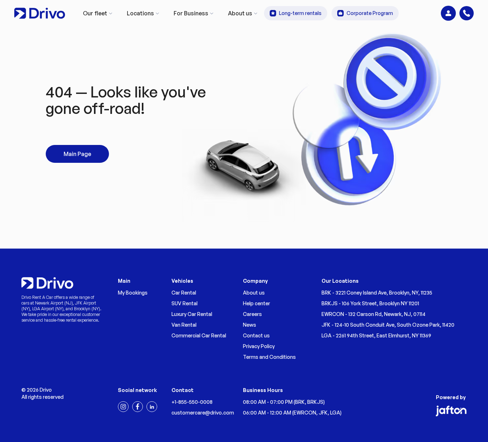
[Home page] (39, 13)
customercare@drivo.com (202, 413)
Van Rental (183, 325)
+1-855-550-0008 (192, 402)
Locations (140, 13)
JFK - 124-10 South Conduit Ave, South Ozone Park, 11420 (388, 325)
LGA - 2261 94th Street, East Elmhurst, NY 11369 (376, 335)
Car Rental (183, 293)
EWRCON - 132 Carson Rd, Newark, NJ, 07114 (373, 314)
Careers (252, 314)
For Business (191, 13)
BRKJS (315, 402)
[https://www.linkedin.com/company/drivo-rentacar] (151, 406)
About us (240, 13)
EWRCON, (306, 413)
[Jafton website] (451, 411)
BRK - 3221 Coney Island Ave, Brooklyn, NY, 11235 (377, 293)
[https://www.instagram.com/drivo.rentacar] (123, 406)
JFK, (324, 413)
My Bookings (133, 293)
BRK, (301, 402)
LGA (335, 413)
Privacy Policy (259, 346)
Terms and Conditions (269, 357)
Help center (256, 303)
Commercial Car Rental (198, 335)
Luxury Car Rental (191, 314)
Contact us (256, 335)
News (249, 325)
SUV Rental (184, 303)
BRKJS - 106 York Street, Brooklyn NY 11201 (370, 303)
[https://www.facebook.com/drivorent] (137, 406)
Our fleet (95, 13)
